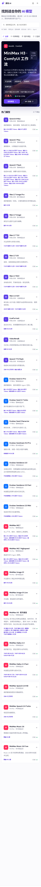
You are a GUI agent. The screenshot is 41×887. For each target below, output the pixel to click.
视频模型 (16, 36)
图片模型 (27, 36)
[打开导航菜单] (37, 3)
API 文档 (28, 101)
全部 (6, 36)
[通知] (33, 3)
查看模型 (11, 101)
